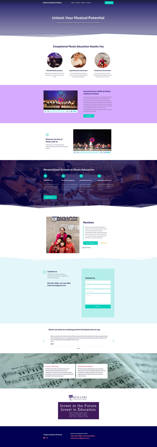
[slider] (89, 152)
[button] (61, 101)
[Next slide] (113, 341)
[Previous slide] (44, 341)
